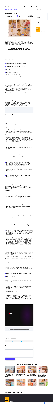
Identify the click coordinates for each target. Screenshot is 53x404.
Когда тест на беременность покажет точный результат (42, 375)
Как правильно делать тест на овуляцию (42, 387)
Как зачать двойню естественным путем (20, 387)
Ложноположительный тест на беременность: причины (9, 375)
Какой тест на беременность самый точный (9, 388)
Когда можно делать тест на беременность (31, 375)
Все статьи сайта (8, 392)
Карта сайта (7, 6)
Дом (16, 6)
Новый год (38, 6)
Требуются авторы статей (17, 392)
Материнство (26, 6)
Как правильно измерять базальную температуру (31, 388)
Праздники (33, 6)
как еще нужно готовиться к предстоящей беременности (19, 329)
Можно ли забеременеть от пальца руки (21, 375)
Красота (21, 6)
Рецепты (12, 6)
